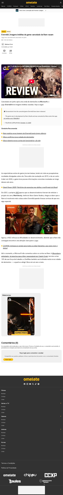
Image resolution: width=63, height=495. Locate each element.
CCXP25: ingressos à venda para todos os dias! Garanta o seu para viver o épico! (30, 247)
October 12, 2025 (26, 123)
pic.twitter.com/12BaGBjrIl (11, 118)
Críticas (3, 396)
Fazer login (8, 359)
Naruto (3, 6)
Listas (2, 399)
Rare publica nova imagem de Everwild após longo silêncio (24, 133)
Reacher (33, 6)
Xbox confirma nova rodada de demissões (18, 137)
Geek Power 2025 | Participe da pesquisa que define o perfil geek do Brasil (30, 187)
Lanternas (39, 6)
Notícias (3, 393)
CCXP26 (9, 6)
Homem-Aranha (55, 6)
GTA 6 (27, 6)
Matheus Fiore (9, 44)
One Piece (46, 6)
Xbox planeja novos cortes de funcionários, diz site (21, 141)
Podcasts (15, 6)
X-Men (21, 6)
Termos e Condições (8, 463)
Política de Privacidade (8, 468)
